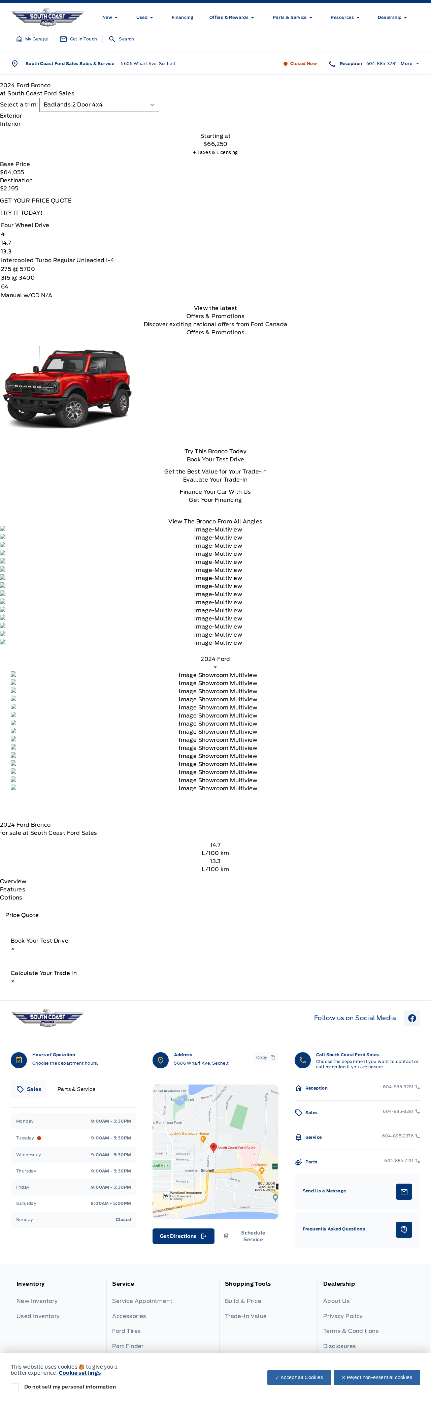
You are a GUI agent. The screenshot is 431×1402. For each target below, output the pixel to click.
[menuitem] (111, 17)
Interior (10, 124)
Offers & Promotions (216, 332)
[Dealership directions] (215, 1152)
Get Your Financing (215, 500)
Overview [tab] (13, 881)
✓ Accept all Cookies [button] (299, 1377)
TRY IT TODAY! (21, 213)
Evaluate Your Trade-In (215, 480)
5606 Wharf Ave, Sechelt (148, 63)
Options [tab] (11, 897)
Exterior (11, 116)
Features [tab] (12, 889)
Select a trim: (19, 104)
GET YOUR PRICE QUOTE (35, 200)
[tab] (215, 116)
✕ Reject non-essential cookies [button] (377, 1377)
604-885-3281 (381, 63)
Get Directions (183, 1237)
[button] (32, 39)
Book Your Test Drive (215, 459)
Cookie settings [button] (80, 1373)
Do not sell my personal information (70, 1387)
